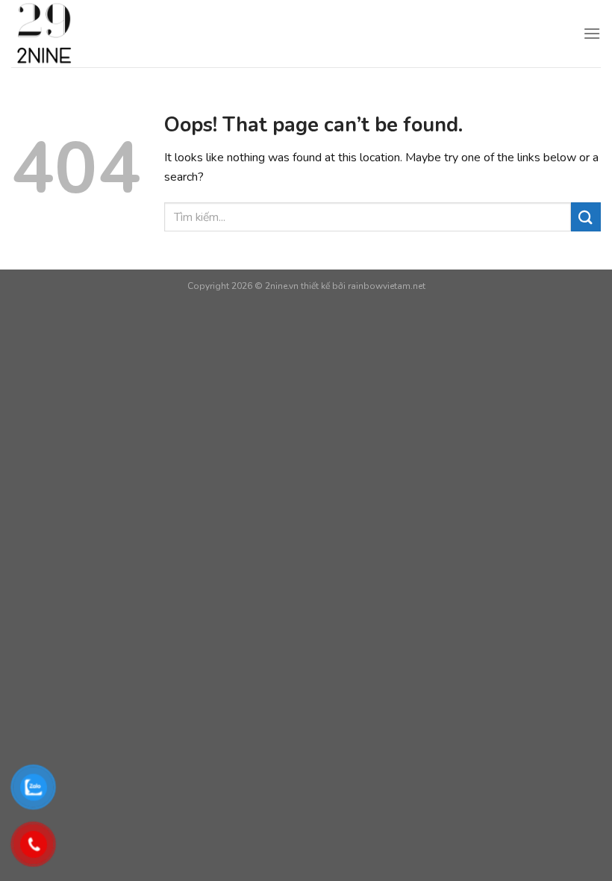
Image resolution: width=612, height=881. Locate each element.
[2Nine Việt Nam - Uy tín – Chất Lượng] (109, 33)
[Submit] (586, 216)
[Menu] (592, 33)
